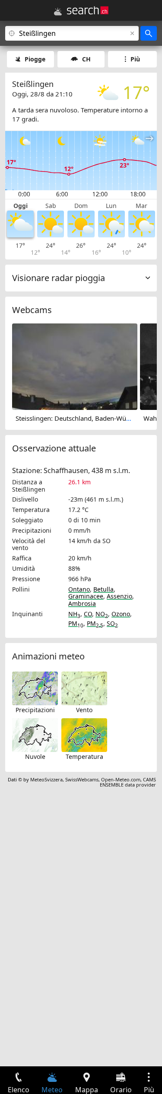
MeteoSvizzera (46, 779)
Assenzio (119, 596)
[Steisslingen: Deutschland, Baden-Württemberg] (74, 366)
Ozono (120, 614)
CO (88, 614)
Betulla (103, 589)
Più (135, 59)
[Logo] (87, 10)
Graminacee (85, 596)
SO (112, 623)
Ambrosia (82, 603)
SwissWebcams (81, 779)
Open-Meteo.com (120, 779)
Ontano (79, 589)
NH (74, 614)
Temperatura (84, 756)
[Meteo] (58, 11)
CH (86, 59)
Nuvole (35, 756)
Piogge (35, 59)
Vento (84, 710)
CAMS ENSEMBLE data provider (128, 781)
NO (101, 614)
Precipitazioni (35, 710)
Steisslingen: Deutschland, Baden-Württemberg (86, 418)
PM (75, 623)
